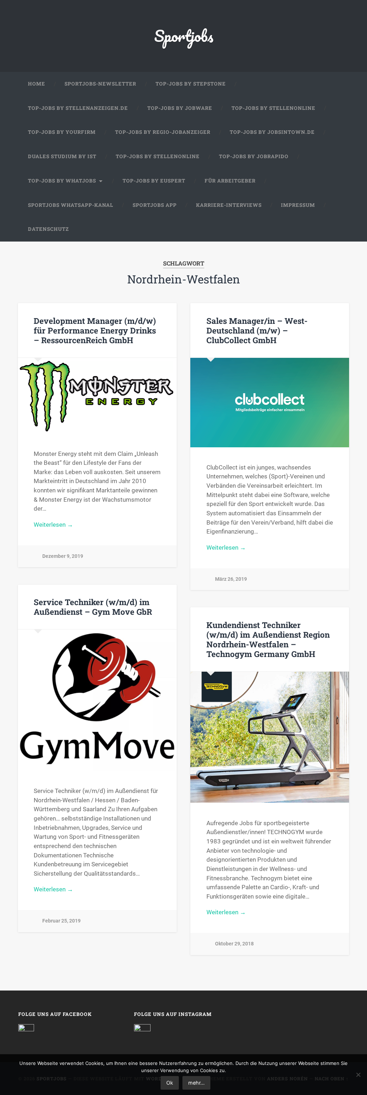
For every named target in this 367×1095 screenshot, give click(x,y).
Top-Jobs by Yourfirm (62, 132)
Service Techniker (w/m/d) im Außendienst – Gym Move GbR (93, 607)
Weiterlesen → (53, 524)
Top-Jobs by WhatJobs (62, 180)
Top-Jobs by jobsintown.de (272, 132)
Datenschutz (48, 229)
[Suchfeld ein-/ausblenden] (336, 229)
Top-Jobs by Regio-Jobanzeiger (162, 132)
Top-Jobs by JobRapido (254, 156)
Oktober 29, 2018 (234, 944)
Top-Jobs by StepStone (191, 84)
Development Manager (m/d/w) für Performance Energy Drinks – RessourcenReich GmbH (95, 330)
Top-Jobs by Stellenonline (273, 108)
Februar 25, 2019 (61, 921)
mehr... (196, 1083)
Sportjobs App (155, 205)
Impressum (298, 205)
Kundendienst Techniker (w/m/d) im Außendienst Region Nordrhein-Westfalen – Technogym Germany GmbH (268, 639)
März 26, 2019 (231, 579)
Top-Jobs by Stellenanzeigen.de (78, 108)
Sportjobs (183, 35)
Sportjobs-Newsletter (100, 84)
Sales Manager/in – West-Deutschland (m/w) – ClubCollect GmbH (257, 330)
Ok (169, 1083)
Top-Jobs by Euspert (154, 180)
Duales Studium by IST (62, 156)
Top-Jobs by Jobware (179, 108)
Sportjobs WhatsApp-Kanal (70, 205)
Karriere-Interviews (229, 205)
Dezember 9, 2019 (62, 556)
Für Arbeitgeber (230, 180)
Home (36, 84)
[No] (358, 1074)
